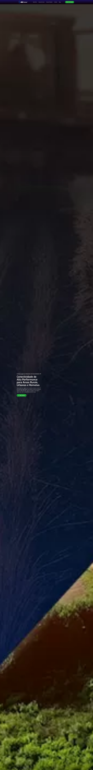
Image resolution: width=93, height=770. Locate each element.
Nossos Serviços (41, 2)
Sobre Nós (35, 2)
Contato (55, 2)
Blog (60, 2)
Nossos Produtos (49, 2)
